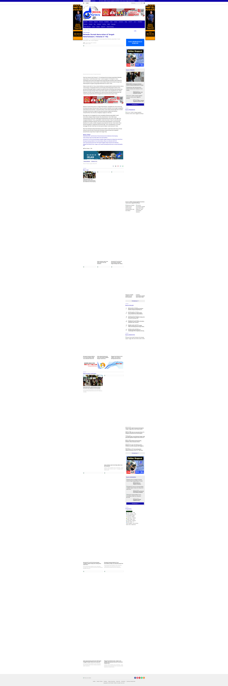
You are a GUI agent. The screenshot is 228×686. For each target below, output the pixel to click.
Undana (98, 26)
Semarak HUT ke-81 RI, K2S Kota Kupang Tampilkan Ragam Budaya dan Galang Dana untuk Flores (102, 139)
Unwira (93, 26)
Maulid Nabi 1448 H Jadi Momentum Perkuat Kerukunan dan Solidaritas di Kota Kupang (100, 135)
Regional (95, 21)
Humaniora (121, 21)
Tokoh (108, 24)
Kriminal (90, 24)
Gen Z (135, 21)
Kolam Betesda (87, 161)
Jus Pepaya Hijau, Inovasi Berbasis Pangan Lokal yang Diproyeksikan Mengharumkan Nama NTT (135, 437)
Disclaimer (123, 681)
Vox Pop (104, 24)
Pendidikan (106, 21)
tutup (81, 5)
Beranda (85, 21)
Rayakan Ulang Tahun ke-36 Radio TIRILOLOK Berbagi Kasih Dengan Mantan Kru (136, 326)
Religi (126, 21)
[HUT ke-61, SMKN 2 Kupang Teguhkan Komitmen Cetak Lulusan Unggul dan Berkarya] (135, 97)
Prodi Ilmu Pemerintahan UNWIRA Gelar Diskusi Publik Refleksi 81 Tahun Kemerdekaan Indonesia (140, 296)
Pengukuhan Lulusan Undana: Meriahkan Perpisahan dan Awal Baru (136, 322)
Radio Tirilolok (99, 681)
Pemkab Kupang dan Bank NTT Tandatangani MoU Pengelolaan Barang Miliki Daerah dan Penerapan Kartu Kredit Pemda (136, 330)
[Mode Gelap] (144, 3)
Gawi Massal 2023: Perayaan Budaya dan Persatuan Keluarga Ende (136, 317)
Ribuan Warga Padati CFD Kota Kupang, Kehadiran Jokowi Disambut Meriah (133, 441)
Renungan (113, 24)
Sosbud (115, 21)
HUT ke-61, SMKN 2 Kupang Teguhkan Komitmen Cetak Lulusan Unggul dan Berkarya (138, 101)
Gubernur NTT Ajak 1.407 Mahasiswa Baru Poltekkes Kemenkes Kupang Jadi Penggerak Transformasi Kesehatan (134, 445)
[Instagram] (137, 678)
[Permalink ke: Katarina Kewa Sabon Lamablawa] (84, 43)
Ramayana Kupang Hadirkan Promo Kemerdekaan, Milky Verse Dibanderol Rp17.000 (100, 141)
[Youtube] (139, 678)
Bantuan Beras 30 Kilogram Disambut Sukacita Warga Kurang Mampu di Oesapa (134, 84)
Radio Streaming (110, 26)
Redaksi (105, 681)
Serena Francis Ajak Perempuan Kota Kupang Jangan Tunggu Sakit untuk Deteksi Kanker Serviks (134, 428)
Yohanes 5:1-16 (94, 161)
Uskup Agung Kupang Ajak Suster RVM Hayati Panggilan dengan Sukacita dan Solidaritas (100, 142)
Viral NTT (130, 21)
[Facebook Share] (113, 166)
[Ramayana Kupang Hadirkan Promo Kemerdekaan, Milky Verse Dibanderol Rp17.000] (89, 310)
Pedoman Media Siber (131, 681)
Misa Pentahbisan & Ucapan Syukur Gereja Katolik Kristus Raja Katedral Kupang (135, 313)
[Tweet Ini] (116, 166)
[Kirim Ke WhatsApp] (123, 166)
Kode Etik (118, 681)
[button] (142, 3)
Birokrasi (101, 21)
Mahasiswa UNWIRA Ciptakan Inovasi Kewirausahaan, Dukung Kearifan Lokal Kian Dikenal (114, 0)
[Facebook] (135, 678)
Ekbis (111, 21)
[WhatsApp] (142, 678)
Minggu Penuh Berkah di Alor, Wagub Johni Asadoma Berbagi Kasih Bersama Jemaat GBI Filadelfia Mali (102, 145)
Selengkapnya (135, 104)
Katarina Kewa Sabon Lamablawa (91, 42)
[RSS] (144, 678)
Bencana (85, 24)
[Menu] (84, 3)
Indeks (87, 3)
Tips (94, 24)
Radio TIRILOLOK (87, 26)
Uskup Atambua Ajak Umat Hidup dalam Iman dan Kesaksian (95, 137)
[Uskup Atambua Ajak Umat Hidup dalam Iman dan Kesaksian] (103, 215)
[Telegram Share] (120, 166)
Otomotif (99, 24)
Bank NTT (103, 26)
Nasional (90, 21)
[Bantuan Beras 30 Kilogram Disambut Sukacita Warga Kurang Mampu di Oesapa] (135, 77)
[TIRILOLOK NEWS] (92, 12)
